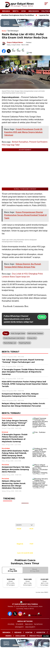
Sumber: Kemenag (25, 555)
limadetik (19, 624)
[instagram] (20, 615)
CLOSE (46, 636)
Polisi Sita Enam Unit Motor (14, 338)
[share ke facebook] (4, 52)
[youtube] (25, 615)
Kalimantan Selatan (35, 333)
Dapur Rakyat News (15, 42)
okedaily (11, 624)
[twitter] (15, 615)
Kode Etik (41, 632)
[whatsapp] (33, 615)
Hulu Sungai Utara (18, 333)
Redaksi (17, 632)
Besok (34, 570)
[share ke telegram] (19, 52)
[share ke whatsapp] (14, 52)
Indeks (8, 636)
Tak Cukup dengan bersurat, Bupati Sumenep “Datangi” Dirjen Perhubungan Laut (15, 423)
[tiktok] (40, 615)
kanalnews (38, 624)
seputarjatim (30, 627)
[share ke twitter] (9, 52)
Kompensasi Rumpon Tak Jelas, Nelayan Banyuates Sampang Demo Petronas (16, 469)
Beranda (6, 11)
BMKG (46, 592)
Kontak (28, 632)
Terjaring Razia (24, 343)
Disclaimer (20, 636)
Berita (15, 11)
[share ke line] (24, 52)
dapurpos (29, 624)
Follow (42, 317)
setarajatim (19, 627)
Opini (23, 11)
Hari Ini (12, 570)
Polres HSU (31, 338)
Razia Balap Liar (10, 343)
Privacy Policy (36, 636)
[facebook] (10, 615)
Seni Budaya (33, 11)
